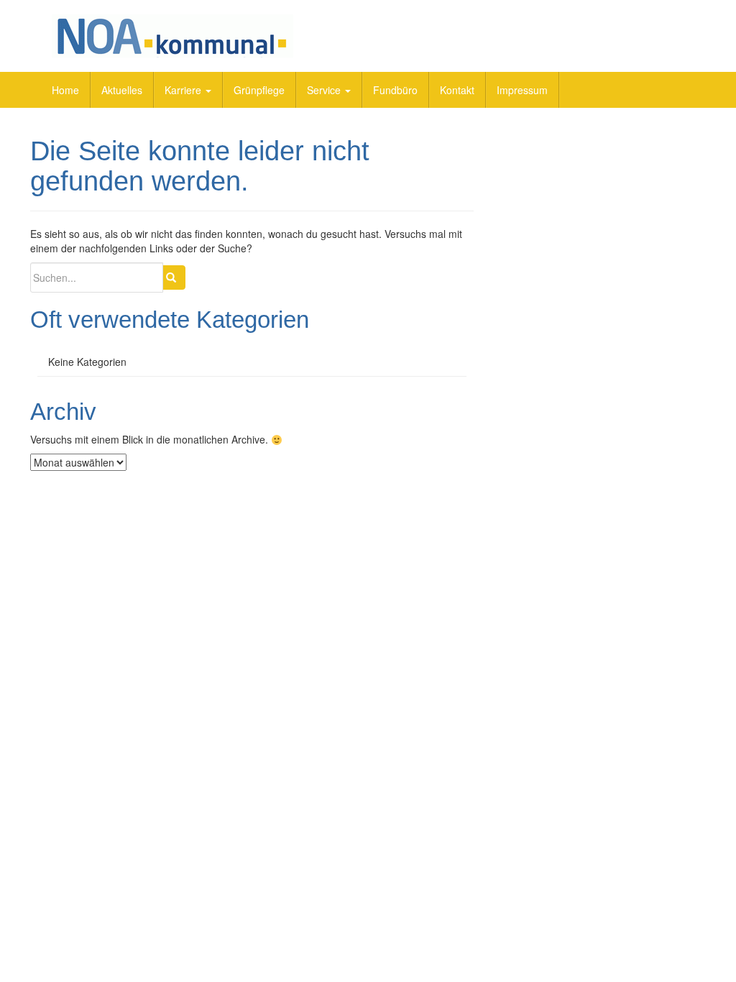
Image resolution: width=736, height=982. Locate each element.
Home (65, 90)
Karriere (184, 90)
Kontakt (457, 90)
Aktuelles (121, 90)
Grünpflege (259, 90)
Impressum (522, 90)
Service (325, 90)
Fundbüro (395, 90)
